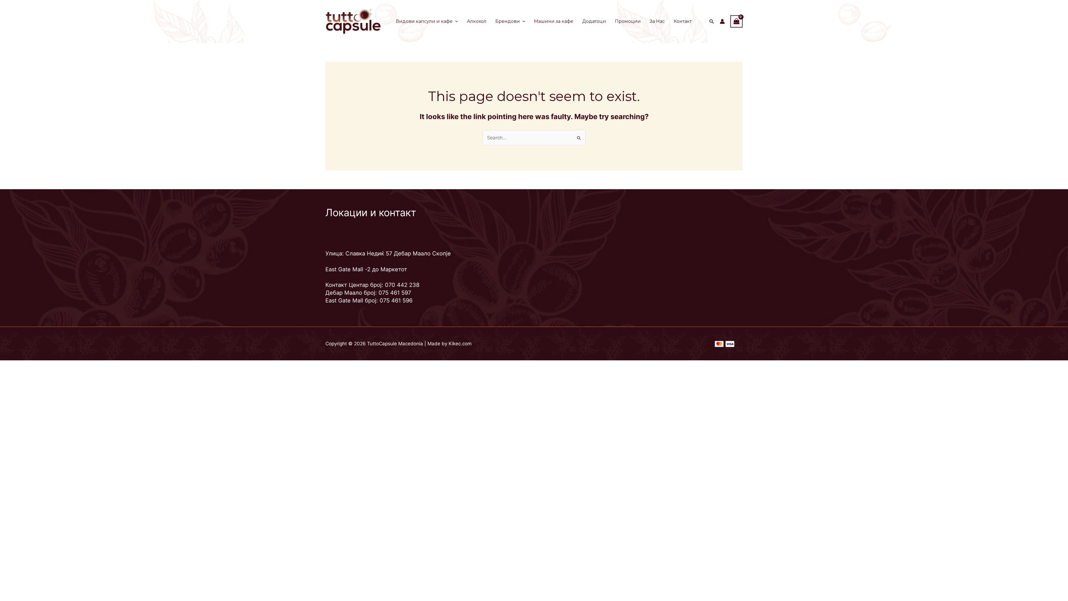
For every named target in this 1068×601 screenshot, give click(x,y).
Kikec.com (460, 343)
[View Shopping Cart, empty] (736, 21)
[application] (455, 21)
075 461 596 (396, 300)
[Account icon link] (722, 21)
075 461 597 (395, 292)
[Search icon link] (711, 22)
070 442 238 (402, 285)
